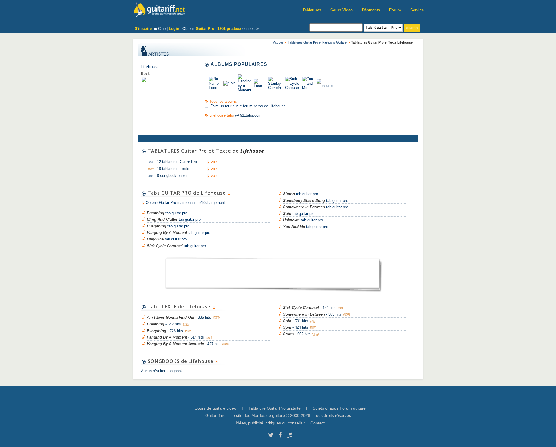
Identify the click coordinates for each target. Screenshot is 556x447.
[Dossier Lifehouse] (144, 79)
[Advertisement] (272, 271)
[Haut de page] (229, 193)
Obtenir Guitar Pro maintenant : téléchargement (185, 202)
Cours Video (341, 10)
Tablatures (312, 10)
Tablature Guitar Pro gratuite (274, 408)
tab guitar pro (167, 213)
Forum (395, 10)
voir (214, 162)
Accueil (278, 42)
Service (417, 10)
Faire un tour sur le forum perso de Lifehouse (248, 106)
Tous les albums (223, 101)
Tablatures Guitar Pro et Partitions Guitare (317, 42)
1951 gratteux (229, 28)
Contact (317, 423)
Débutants (371, 10)
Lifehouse (150, 66)
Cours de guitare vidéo (215, 408)
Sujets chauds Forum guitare (339, 408)
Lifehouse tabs (221, 115)
